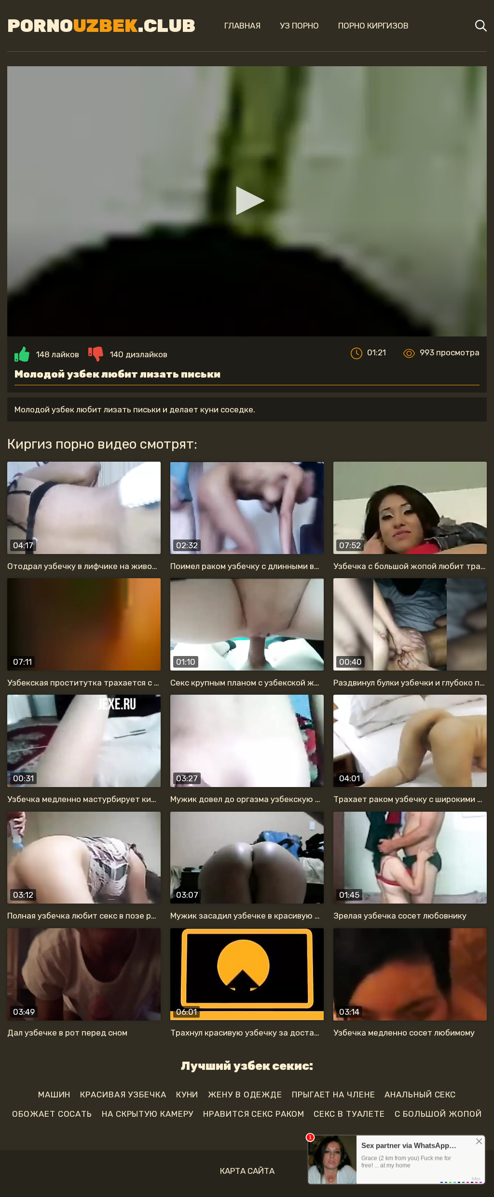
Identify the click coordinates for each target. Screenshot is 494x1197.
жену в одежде (245, 1094)
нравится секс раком (253, 1114)
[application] (247, 201)
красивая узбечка (123, 1094)
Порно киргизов (373, 25)
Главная (242, 25)
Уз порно (299, 25)
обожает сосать (52, 1114)
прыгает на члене (333, 1094)
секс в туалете (349, 1114)
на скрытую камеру (147, 1114)
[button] (247, 200)
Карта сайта (247, 1171)
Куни (187, 1094)
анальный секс (420, 1094)
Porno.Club (101, 26)
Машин (54, 1094)
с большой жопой (438, 1114)
